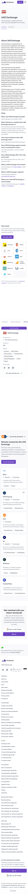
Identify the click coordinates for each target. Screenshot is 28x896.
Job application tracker (8, 746)
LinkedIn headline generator (9, 846)
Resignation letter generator (9, 849)
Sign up (14, 634)
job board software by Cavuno (13, 885)
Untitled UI (4, 887)
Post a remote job (6, 767)
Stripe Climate (16, 652)
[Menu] (25, 2)
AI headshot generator (8, 755)
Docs (2, 684)
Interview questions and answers (11, 728)
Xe (4, 541)
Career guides (5, 719)
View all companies (8, 462)
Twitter (3, 186)
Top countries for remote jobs (10, 808)
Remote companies (16, 322)
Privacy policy (5, 696)
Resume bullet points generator (10, 838)
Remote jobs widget (7, 733)
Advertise (4, 793)
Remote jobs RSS (6, 731)
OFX (4, 519)
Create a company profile (8, 787)
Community (4, 682)
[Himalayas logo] (7, 2)
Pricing (3, 790)
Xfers (4, 474)
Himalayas (5, 322)
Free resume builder (7, 832)
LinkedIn (21, 184)
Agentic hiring (5, 784)
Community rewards (7, 736)
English (14, 890)
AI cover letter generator (8, 752)
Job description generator (9, 770)
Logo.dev (22, 887)
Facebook (11, 186)
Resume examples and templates (11, 722)
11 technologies (16, 167)
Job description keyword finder (10, 829)
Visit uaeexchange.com (13, 373)
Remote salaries (6, 800)
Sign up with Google (15, 629)
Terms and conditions (7, 693)
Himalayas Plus (5, 743)
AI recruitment (5, 781)
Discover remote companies (9, 711)
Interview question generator (9, 776)
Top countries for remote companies (12, 814)
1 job (23, 492)
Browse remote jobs (7, 708)
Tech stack (15, 477)
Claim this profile (14, 328)
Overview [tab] (4, 27)
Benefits (6, 477)
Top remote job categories (9, 802)
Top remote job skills (7, 805)
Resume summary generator (9, 835)
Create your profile (6, 705)
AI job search (5, 714)
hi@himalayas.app (6, 665)
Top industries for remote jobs (10, 811)
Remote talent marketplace (9, 779)
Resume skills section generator (10, 840)
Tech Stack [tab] (11, 27)
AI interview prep (6, 757)
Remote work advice (7, 717)
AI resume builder (6, 749)
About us (4, 679)
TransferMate (7, 584)
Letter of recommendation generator (12, 852)
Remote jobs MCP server (8, 826)
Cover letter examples (7, 725)
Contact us (4, 698)
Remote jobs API (6, 824)
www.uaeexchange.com (8, 176)
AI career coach (6, 760)
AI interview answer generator (10, 843)
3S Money (6, 563)
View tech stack (7, 237)
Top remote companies (16, 436)
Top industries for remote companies (12, 816)
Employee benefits (6, 690)
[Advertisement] (14, 35)
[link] (4, 322)
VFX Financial (7, 497)
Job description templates (9, 773)
